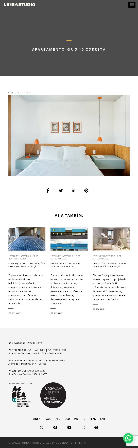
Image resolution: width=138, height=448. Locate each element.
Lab (102, 418)
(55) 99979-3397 (55, 360)
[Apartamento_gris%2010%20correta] (48, 190)
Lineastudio (25, 256)
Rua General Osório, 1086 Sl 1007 (27, 374)
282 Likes (58, 313)
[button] (128, 438)
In (84, 418)
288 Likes (101, 309)
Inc (76, 418)
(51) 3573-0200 (36, 350)
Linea (36, 418)
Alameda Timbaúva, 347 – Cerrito (27, 363)
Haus (47, 418)
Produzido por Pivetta (69, 442)
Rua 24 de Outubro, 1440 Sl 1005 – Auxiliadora (34, 353)
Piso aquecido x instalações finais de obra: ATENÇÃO (26, 265)
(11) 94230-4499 (32, 342)
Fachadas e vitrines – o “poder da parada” (65, 265)
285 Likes (16, 313)
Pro (58, 418)
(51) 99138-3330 (57, 350)
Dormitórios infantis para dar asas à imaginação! (110, 265)
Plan (93, 418)
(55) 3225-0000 (35, 360)
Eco (67, 418)
